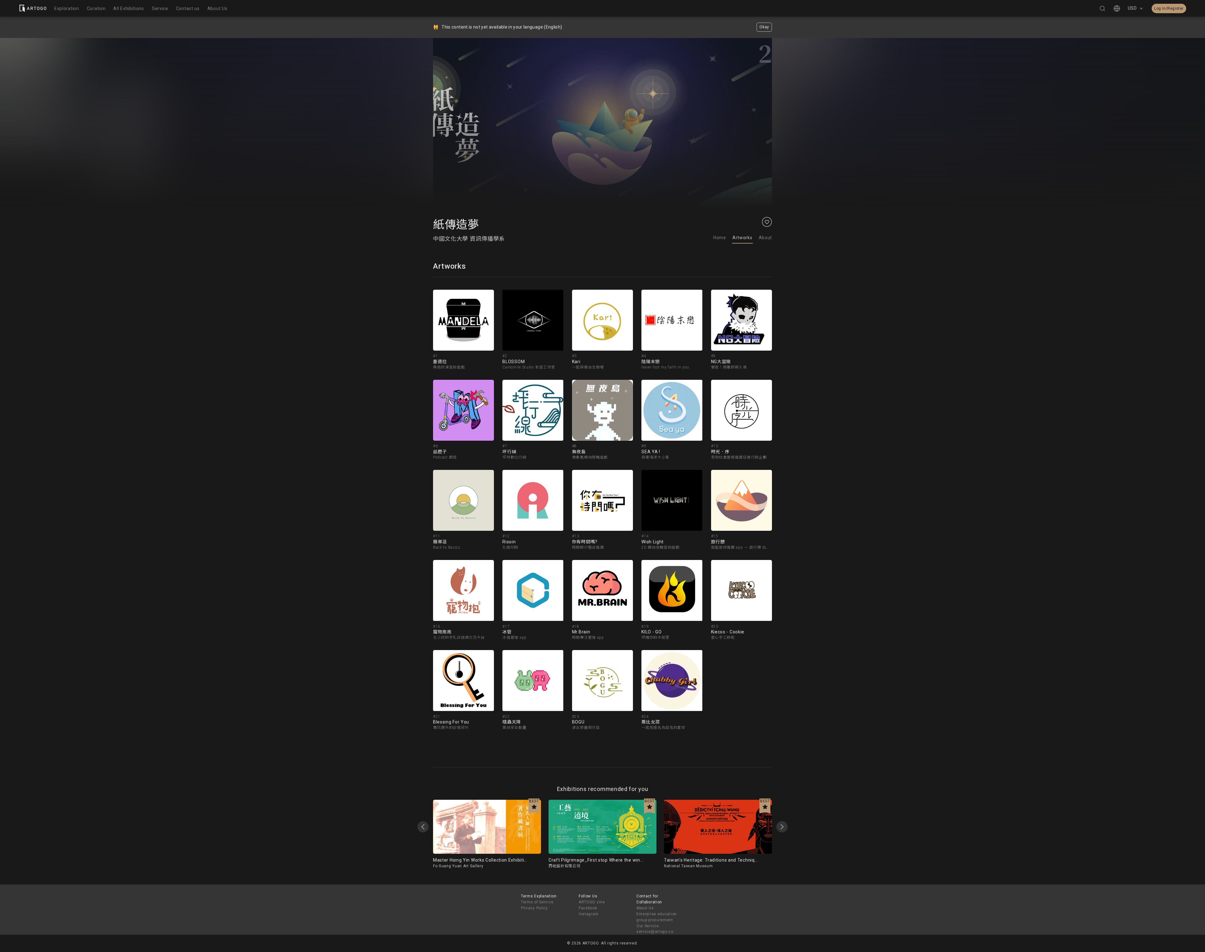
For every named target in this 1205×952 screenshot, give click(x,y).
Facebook (588, 908)
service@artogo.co (654, 931)
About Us (645, 908)
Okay (764, 27)
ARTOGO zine (592, 902)
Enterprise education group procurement (656, 917)
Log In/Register (1169, 8)
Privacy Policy (534, 908)
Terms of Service (537, 902)
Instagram (588, 914)
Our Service (647, 926)
